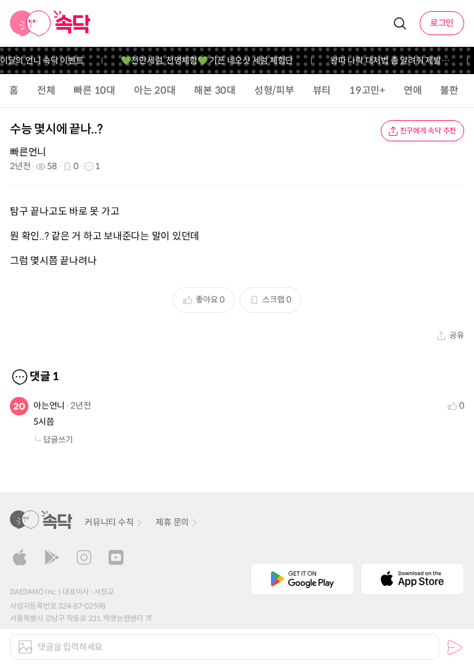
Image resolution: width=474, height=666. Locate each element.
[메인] (50, 23)
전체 (46, 90)
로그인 (442, 22)
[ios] (20, 557)
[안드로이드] (52, 557)
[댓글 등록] (455, 647)
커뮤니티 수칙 (109, 522)
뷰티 (322, 90)
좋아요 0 (210, 299)
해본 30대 (215, 90)
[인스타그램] (84, 557)
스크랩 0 (276, 299)
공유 (456, 335)
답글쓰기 (58, 440)
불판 (449, 90)
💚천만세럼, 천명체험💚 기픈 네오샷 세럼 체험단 (203, 60)
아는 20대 (155, 90)
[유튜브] (116, 557)
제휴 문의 (172, 522)
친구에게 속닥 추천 (428, 130)
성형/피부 (274, 90)
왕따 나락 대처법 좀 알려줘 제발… (386, 60)
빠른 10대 (94, 90)
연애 (413, 90)
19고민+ (367, 90)
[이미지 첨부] (25, 646)
